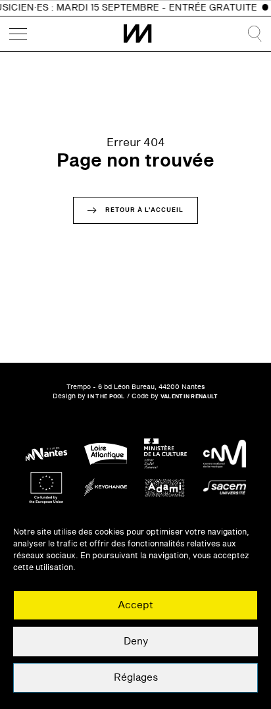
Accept (135, 605)
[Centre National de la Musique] (224, 454)
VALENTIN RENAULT (189, 396)
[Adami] (165, 487)
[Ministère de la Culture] (165, 454)
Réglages (136, 677)
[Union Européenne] (46, 487)
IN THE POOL (105, 396)
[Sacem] (224, 487)
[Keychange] (105, 487)
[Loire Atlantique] (105, 454)
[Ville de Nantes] (46, 454)
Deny (136, 641)
